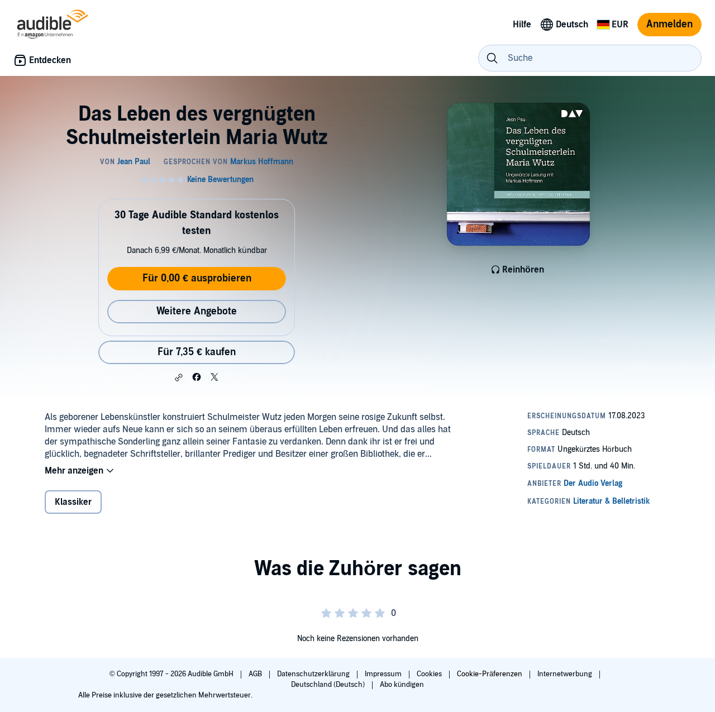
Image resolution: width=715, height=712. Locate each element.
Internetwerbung (565, 674)
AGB (256, 674)
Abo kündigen (402, 684)
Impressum (384, 674)
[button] (178, 377)
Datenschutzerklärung (314, 674)
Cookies (430, 674)
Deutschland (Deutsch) (328, 684)
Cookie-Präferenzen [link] (489, 674)
